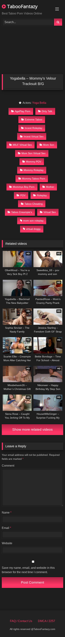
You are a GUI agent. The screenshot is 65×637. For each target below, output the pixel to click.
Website (7, 543)
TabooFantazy (22, 6)
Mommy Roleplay (34, 170)
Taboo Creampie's (21, 212)
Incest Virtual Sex (34, 136)
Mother (50, 186)
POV (22, 195)
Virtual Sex (50, 212)
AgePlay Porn (22, 111)
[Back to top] (54, 626)
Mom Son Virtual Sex (33, 153)
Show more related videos (32, 429)
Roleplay (42, 195)
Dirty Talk (47, 111)
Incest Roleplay (33, 128)
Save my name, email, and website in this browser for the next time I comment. (28, 570)
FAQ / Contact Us (21, 621)
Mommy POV (33, 161)
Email (6, 527)
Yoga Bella (39, 102)
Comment (8, 465)
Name (6, 512)
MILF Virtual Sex (22, 144)
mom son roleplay (33, 220)
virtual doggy (33, 228)
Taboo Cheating (34, 203)
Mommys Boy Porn (23, 186)
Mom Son (48, 144)
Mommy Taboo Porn (33, 178)
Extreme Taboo (33, 119)
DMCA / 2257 (46, 621)
